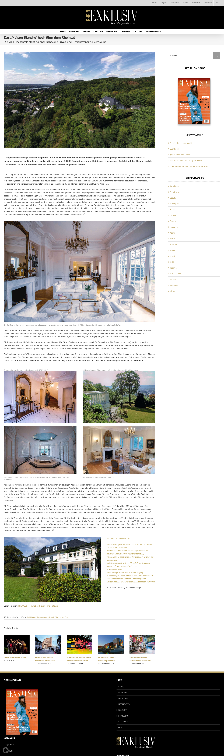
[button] (5, 750)
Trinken (173, 279)
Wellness (174, 285)
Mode (172, 250)
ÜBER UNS (122, 692)
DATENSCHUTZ (125, 721)
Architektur (174, 192)
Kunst (172, 238)
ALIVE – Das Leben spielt (37, 657)
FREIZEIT (9, 745)
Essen (172, 209)
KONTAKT (122, 710)
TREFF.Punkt (175, 273)
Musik (172, 256)
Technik (173, 267)
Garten (173, 221)
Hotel (51, 617)
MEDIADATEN (124, 704)
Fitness (173, 215)
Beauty (173, 197)
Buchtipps (174, 148)
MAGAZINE (123, 698)
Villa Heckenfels (61, 617)
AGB (120, 727)
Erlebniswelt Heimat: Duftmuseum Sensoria (189, 166)
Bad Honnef (31, 617)
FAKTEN (9, 751)
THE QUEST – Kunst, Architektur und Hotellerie (39, 605)
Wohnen (173, 291)
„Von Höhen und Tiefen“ (180, 154)
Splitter (173, 262)
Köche (172, 232)
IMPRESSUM (123, 716)
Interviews (174, 227)
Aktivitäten (174, 186)
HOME (121, 686)
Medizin (173, 244)
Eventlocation (42, 617)
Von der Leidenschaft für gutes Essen (186, 160)
